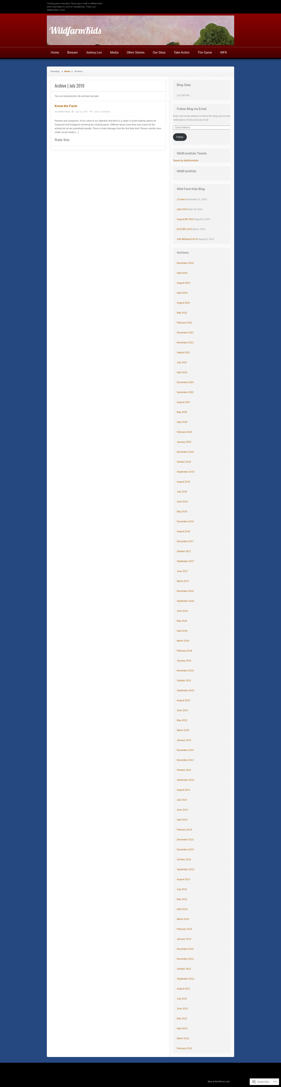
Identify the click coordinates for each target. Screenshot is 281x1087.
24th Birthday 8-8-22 (187, 239)
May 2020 (182, 412)
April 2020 (182, 422)
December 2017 (185, 541)
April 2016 (182, 631)
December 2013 (185, 839)
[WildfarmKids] (140, 30)
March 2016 (183, 640)
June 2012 (182, 1008)
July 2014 (182, 800)
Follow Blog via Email (191, 108)
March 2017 (183, 581)
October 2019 (184, 462)
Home (55, 52)
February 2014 (184, 829)
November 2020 (185, 392)
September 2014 (185, 780)
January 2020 (184, 442)
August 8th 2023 (185, 219)
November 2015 (185, 670)
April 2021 (182, 372)
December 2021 (185, 332)
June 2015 (182, 710)
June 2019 (182, 501)
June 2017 (182, 571)
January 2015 (184, 740)
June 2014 (182, 809)
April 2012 (182, 1028)
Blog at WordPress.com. (219, 1081)
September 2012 (185, 978)
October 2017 (184, 551)
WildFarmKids (186, 171)
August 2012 (183, 988)
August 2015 (183, 700)
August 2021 (183, 352)
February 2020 (184, 432)
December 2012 (185, 949)
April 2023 (182, 293)
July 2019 (182, 491)
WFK (223, 52)
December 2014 (185, 750)
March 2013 (183, 919)
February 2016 (184, 650)
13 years (181, 199)
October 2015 (184, 680)
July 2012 (182, 998)
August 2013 (183, 879)
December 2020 (185, 382)
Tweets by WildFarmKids (185, 160)
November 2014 (185, 760)
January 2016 (184, 660)
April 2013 (182, 909)
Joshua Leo (94, 52)
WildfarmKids (75, 30)
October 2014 (184, 770)
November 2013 (185, 849)
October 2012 (184, 969)
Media (114, 52)
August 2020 (183, 402)
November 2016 (185, 591)
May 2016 (182, 621)
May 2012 (182, 1018)
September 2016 (185, 601)
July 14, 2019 (81, 111)
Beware (72, 52)
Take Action (181, 52)
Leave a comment (101, 111)
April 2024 (182, 209)
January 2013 (184, 939)
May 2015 (182, 720)
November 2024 (185, 263)
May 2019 (182, 511)
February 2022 (184, 322)
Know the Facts (66, 106)
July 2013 (182, 889)
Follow (179, 137)
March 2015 (183, 730)
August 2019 (183, 481)
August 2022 (183, 302)
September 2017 (185, 561)
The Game (205, 52)
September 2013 (185, 869)
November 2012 (185, 959)
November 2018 (185, 521)
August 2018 (183, 531)
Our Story (159, 52)
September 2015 (185, 690)
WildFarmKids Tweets (192, 153)
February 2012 (184, 1048)
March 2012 (183, 1038)
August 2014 (183, 790)
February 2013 (184, 929)
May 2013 (182, 899)
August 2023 (183, 283)
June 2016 (182, 611)
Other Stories (136, 52)
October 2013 (184, 859)
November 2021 (185, 342)
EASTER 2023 (184, 229)
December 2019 (185, 452)
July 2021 (182, 362)
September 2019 (185, 471)
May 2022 (182, 312)
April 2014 (182, 819)
